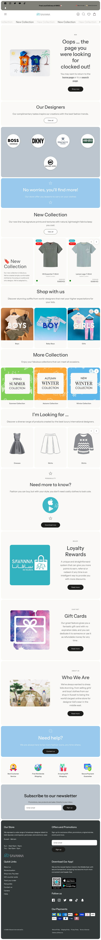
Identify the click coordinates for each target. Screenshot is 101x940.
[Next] (70, 5)
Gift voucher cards (11, 877)
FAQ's (6, 894)
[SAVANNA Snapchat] (5, 8)
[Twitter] (15, 3)
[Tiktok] (24, 3)
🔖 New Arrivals (80, 5)
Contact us (8, 887)
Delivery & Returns (57, 932)
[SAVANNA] (43, 14)
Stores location (9, 870)
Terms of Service (84, 929)
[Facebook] (5, 3)
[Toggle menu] (6, 14)
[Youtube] (19, 3)
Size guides (8, 884)
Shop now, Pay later (11, 874)
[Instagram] (10, 3)
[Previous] (31, 5)
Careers (7, 891)
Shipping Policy (65, 929)
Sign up (69, 808)
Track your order (10, 880)
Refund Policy (56, 929)
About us (7, 867)
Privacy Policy (75, 929)
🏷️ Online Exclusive (91, 5)
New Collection (27, 22)
